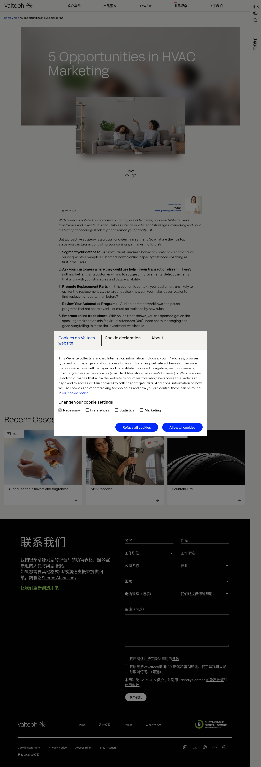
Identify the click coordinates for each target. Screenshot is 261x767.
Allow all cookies (182, 427)
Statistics (126, 410)
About (157, 337)
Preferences (99, 410)
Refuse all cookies (137, 427)
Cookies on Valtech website (76, 340)
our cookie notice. (75, 393)
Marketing (153, 410)
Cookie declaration (123, 337)
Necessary (71, 410)
